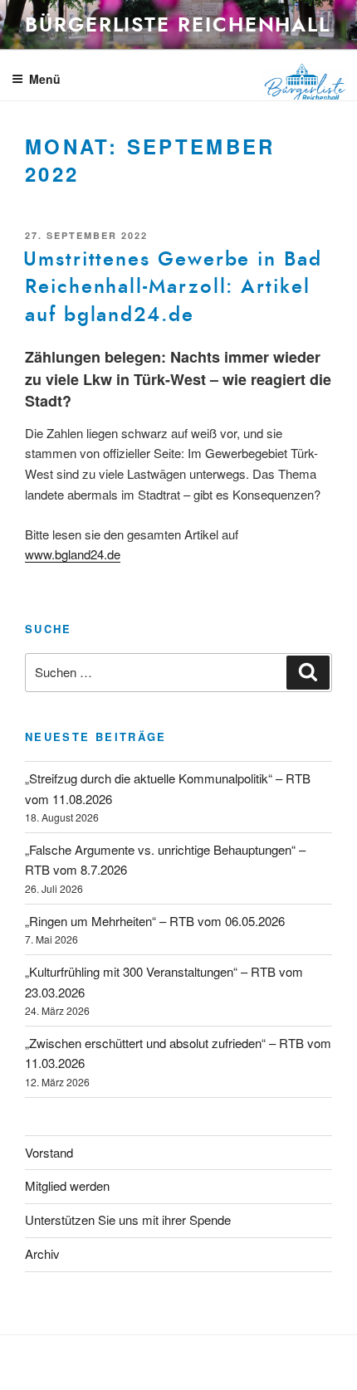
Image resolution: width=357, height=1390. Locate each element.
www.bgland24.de (72, 554)
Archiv (42, 1253)
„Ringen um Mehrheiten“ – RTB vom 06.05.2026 (155, 920)
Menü (45, 79)
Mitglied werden (67, 1185)
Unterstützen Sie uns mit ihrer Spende (128, 1219)
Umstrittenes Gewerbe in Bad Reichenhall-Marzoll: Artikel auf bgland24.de (172, 287)
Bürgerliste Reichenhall (177, 25)
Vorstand (49, 1152)
